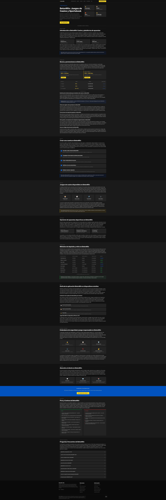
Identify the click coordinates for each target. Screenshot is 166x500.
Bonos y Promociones (83, 486)
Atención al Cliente (96, 487)
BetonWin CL (62, 489)
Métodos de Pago (82, 490)
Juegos (81, 1)
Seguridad (88, 1)
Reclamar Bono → (102, 1)
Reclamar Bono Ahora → (83, 393)
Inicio (59, 489)
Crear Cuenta (96, 486)
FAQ (91, 1)
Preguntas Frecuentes (97, 484)
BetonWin (62, 1)
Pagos (85, 1)
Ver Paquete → (87, 77)
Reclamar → (63, 77)
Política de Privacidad (97, 490)
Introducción (73, 1)
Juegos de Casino (82, 487)
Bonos (78, 1)
